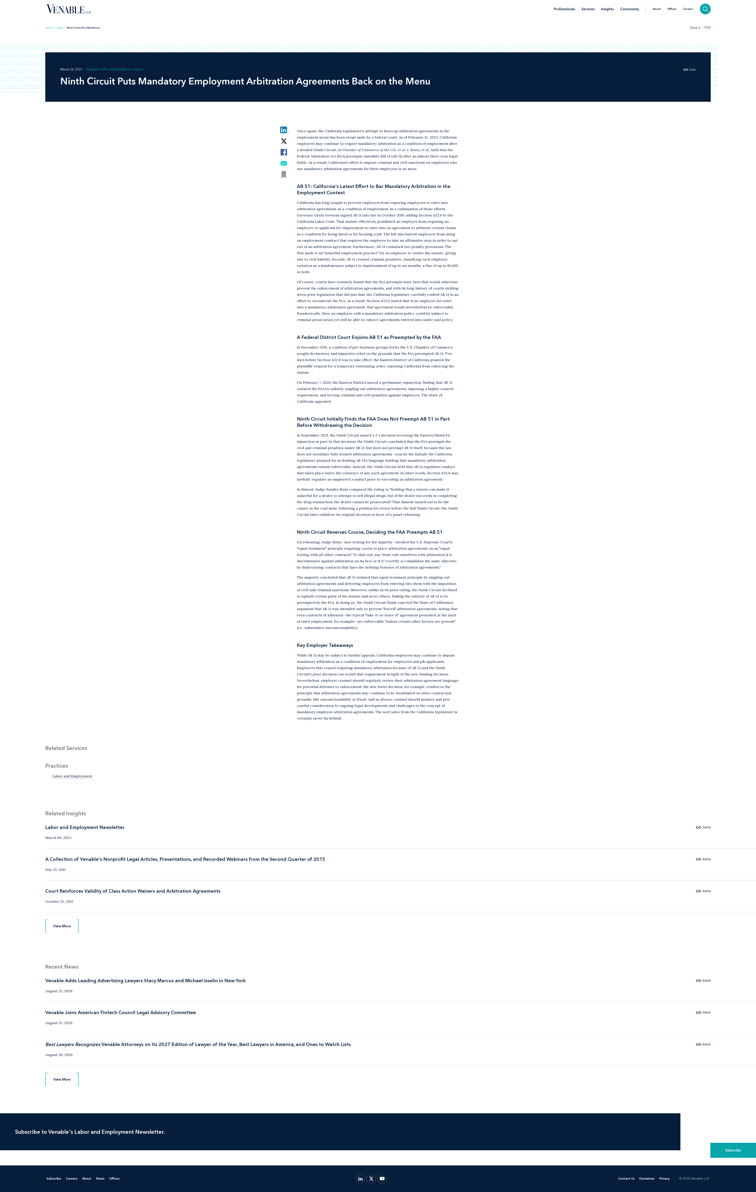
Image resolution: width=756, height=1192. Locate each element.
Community (629, 9)
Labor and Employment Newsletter (85, 827)
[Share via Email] (283, 163)
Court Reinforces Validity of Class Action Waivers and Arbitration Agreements (132, 891)
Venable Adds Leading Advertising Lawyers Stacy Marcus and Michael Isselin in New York (145, 980)
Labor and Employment (72, 776)
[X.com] (371, 1178)
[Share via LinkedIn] (283, 129)
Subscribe (733, 1150)
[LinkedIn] (360, 1178)
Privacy (664, 1178)
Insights (607, 9)
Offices (671, 9)
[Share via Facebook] (283, 152)
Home (48, 28)
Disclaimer (647, 1178)
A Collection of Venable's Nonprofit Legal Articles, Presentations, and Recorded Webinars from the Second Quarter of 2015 (185, 859)
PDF (707, 27)
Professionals (564, 9)
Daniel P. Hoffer (97, 69)
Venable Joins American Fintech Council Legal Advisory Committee (120, 1012)
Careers (688, 9)
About (656, 9)
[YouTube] (382, 1178)
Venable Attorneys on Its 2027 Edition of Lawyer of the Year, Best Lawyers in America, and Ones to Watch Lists (198, 1044)
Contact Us (626, 1178)
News (100, 1178)
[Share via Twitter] (283, 141)
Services (588, 9)
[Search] (705, 9)
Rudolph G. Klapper (129, 69)
